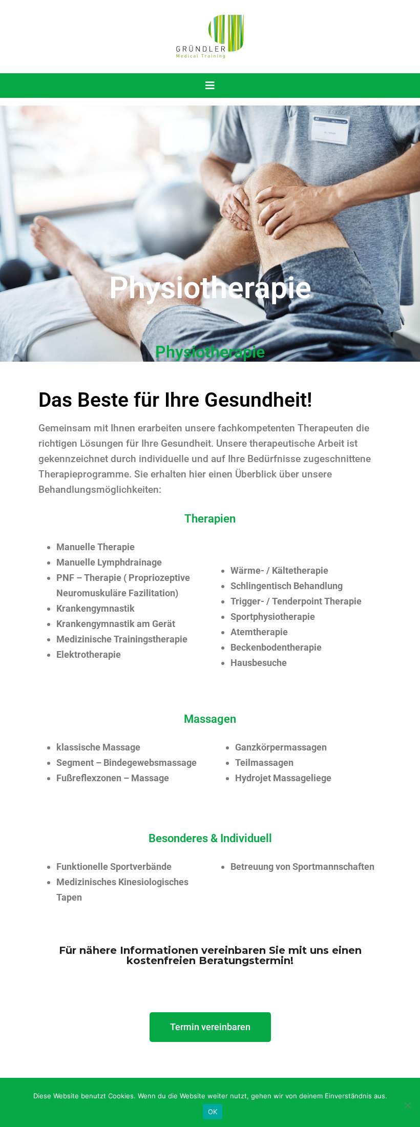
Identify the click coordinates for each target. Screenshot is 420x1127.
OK (213, 1112)
